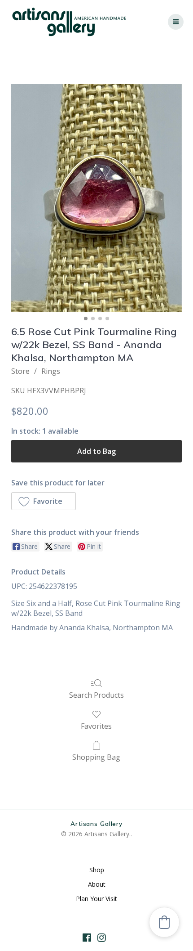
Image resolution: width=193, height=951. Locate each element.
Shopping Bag (96, 757)
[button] (43, 501)
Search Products (96, 695)
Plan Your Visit (96, 898)
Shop (96, 870)
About (96, 884)
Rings (50, 371)
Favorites (96, 726)
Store (20, 371)
